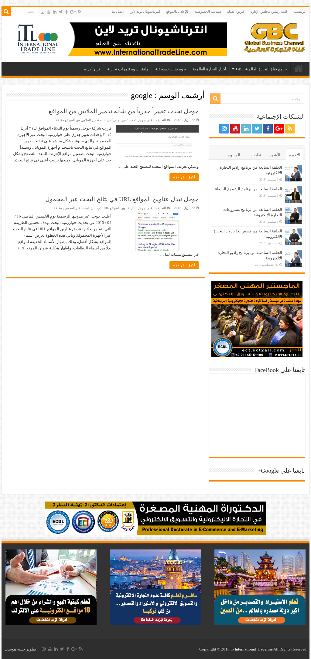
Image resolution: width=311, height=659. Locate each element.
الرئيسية (300, 11)
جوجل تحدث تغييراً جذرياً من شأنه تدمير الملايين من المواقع (124, 111)
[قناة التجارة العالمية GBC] (274, 36)
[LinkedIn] (54, 11)
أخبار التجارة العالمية (209, 69)
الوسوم (234, 155)
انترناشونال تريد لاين (145, 11)
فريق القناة (235, 11)
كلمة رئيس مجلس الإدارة (269, 11)
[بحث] (6, 11)
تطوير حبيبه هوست (20, 649)
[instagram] (42, 11)
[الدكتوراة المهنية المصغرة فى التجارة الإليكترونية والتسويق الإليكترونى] (155, 517)
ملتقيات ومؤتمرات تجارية (128, 69)
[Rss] (79, 11)
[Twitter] (60, 11)
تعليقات (255, 155)
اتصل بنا (118, 11)
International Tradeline (254, 649)
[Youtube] (48, 11)
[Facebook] (66, 11)
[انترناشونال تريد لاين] (116, 38)
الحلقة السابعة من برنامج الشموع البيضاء (248, 189)
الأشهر (275, 155)
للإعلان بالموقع (177, 11)
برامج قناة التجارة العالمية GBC (261, 69)
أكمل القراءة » (184, 177)
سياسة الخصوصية (207, 11)
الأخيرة (294, 155)
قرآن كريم (92, 69)
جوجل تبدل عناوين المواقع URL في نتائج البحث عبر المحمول (122, 199)
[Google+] (73, 11)
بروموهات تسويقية (170, 69)
